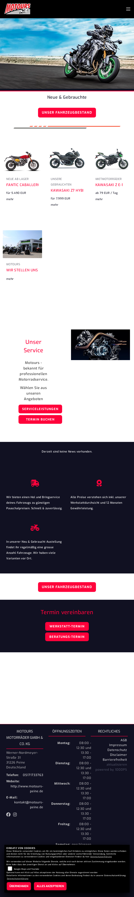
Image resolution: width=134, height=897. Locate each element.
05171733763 (33, 775)
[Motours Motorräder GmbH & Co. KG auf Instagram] (15, 815)
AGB (124, 740)
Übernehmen (18, 886)
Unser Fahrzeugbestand (67, 112)
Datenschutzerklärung (101, 856)
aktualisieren (117, 764)
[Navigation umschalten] (128, 9)
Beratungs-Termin (67, 637)
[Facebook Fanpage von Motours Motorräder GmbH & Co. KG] (9, 815)
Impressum (118, 745)
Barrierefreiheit (115, 760)
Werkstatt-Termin (67, 626)
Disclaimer (118, 755)
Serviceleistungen (40, 409)
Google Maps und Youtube (26, 869)
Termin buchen (40, 419)
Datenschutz (117, 750)
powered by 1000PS (111, 770)
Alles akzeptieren (50, 886)
